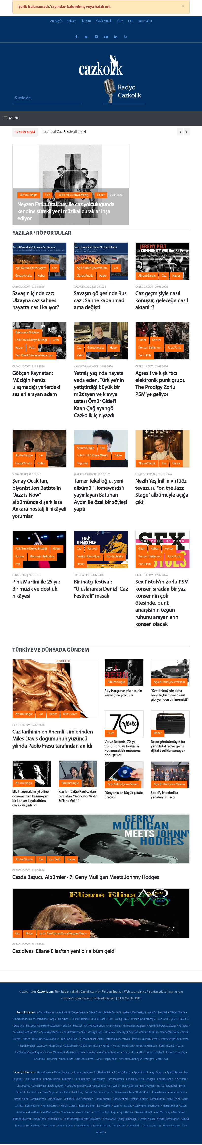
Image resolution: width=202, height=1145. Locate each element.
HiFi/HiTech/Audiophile (45, 1039)
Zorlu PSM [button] (145, 355)
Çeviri (174, 1019)
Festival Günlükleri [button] (89, 556)
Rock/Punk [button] (174, 347)
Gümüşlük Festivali (127, 1032)
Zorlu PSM (162, 1059)
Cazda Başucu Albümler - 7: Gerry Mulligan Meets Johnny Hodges (85, 877)
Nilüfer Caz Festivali (109, 1052)
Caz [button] (47, 195)
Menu (13, 118)
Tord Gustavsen (101, 1126)
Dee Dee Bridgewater (79, 1086)
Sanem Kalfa (55, 1119)
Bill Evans (67, 1079)
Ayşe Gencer (157, 1072)
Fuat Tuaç (77, 1092)
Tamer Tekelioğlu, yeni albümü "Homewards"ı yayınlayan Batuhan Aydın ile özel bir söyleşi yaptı (100, 495)
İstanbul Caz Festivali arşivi (64, 132)
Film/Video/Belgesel (134, 1026)
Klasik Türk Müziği (90, 1046)
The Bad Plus (33, 1126)
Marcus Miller (170, 1106)
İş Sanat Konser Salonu (91, 1039)
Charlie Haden (165, 1079)
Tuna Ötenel (119, 1126)
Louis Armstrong (123, 1106)
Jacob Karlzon (38, 1099)
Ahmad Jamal (43, 1072)
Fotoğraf (183, 1026)
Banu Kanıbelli (33, 1079)
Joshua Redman (139, 1099)
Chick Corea (23, 1086)
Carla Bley (131, 1079)
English (67, 1026)
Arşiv (53, 1019)
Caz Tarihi (163, 1019)
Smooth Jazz (66, 1059)
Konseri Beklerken (123, 1046)
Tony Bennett (83, 1126)
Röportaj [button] (82, 463)
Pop (134, 1052)
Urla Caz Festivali (84, 1059)
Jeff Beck (69, 1099)
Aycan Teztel (141, 1072)
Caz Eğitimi (121, 1019)
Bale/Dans (63, 1019)
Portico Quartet (22, 1119)
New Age (91, 1052)
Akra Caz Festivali (158, 1012)
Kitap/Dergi (55, 1046)
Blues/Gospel (98, 1019)
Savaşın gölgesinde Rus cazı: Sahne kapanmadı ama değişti (100, 301)
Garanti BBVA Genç (51, 1032)
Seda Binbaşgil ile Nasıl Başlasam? (82, 1119)
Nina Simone (68, 1112)
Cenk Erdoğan (147, 1079)
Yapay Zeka (111, 1059)
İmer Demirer (177, 1092)
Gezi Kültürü (71, 1032)
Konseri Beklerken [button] (149, 347)
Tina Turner (48, 1126)
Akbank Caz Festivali (134, 1012)
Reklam (72, 21)
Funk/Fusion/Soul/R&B (25, 1032)
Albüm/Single (177, 1012)
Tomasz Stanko (65, 1126)
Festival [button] (92, 548)
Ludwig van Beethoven (147, 1106)
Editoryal (31, 1026)
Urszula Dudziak (152, 1126)
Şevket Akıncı (147, 1119)
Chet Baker (181, 1079)
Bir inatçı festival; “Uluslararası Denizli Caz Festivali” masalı (101, 589)
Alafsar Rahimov (63, 1072)
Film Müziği (114, 1026)
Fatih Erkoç (33, 1092)
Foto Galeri (145, 21)
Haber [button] (101, 195)
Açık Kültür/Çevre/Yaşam (72, 1012)
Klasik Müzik (104, 21)
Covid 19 (184, 1019)
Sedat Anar (109, 1119)
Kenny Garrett (51, 1106)
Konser (107, 1046)
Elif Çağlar (114, 1086)
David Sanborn (56, 1086)
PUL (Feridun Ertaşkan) (151, 1052)
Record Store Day (175, 1052)
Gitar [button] (56, 340)
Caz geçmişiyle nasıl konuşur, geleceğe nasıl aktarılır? (161, 301)
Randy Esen (39, 1119)
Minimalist (59, 1052)
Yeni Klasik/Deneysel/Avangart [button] (34, 355)
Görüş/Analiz (95, 1032)
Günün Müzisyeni (170, 1032)
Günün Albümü (149, 1032)
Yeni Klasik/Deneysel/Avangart (136, 1059)
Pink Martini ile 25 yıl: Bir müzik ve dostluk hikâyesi (36, 589)
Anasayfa (56, 21)
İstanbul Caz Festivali (118, 1039)
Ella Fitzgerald (130, 1086)
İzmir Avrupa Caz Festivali (175, 1039)
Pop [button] (17, 564)
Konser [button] (156, 340)
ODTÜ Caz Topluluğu (104, 1112)
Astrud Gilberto (122, 1072)
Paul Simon (178, 1112)
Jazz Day (42, 1046)
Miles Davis (34, 1112)
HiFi (130, 21)
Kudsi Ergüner (87, 1106)
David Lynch (39, 1086)
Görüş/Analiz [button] (23, 275)
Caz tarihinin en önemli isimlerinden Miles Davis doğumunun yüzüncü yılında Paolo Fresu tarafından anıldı (52, 739)
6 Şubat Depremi (46, 1012)
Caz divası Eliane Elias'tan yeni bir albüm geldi (64, 951)
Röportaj (52, 1059)
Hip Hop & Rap (69, 1039)
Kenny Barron (32, 1106)
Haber (26, 1039)
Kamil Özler (173, 1099)
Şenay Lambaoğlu (127, 1119)
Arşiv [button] (111, 733)
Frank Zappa (48, 1092)
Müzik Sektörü (75, 1052)
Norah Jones (84, 1112)
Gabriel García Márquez (98, 1092)
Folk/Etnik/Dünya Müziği (162, 1026)
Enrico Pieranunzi (167, 1086)
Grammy (110, 1032)
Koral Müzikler (167, 1046)
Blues (119, 21)
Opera (126, 1052)
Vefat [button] (32, 347)
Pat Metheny (163, 1112)
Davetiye (19, 1026)
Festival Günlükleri (94, 1026)
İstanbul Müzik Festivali (145, 1039)
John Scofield (120, 1099)
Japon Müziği (27, 1046)
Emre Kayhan (147, 1086)
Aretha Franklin (102, 1072)
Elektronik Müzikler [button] (27, 332)
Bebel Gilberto (51, 1079)
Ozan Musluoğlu (144, 1112)
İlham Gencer (160, 1092)
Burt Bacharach (115, 1079)
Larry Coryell (104, 1106)
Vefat (99, 1059)
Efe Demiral (99, 1086)
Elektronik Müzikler (49, 1026)
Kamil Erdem (157, 1099)
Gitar (83, 1032)
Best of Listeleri (80, 1019)
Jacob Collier (21, 1099)
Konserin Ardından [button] (42, 556)
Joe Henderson (84, 1099)
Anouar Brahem (83, 1072)
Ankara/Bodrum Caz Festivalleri (30, 1019)
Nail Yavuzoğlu (50, 1112)
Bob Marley (98, 1079)
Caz (111, 1019)
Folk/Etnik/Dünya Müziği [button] (73, 195)
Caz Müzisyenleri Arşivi (143, 1019)
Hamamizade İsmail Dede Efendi (132, 1092)
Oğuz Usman (125, 1112)
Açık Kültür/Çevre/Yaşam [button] (30, 268)
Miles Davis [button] (70, 714)
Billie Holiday (82, 1079)
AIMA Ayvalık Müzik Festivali (105, 1012)
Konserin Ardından (146, 1046)
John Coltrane (103, 1099)
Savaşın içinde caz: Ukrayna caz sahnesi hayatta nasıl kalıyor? (35, 301)
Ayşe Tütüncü (174, 1072)
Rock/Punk (39, 1059)
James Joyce (55, 1099)
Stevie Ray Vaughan (168, 1119)
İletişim (86, 21)
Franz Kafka (63, 1092)
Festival (77, 1026)
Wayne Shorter (171, 1126)
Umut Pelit (134, 1126)
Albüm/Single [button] (28, 195)
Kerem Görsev (69, 1106)
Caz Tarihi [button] (55, 859)
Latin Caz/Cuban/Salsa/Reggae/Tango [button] (63, 933)
